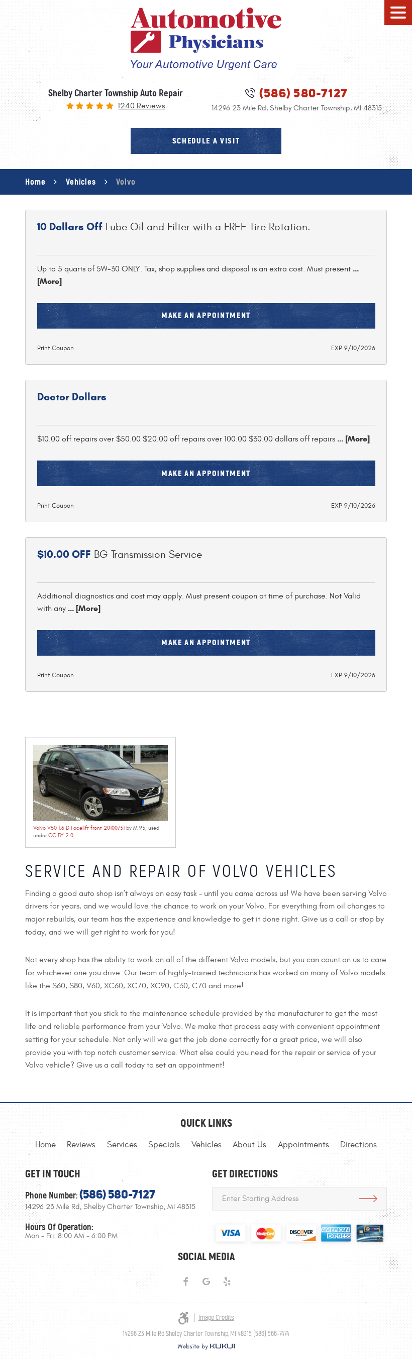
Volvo (125, 181)
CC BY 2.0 (60, 835)
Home (35, 181)
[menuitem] (45, 1145)
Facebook (185, 1282)
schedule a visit (206, 140)
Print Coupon (55, 348)
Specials (164, 1145)
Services (122, 1145)
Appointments (303, 1145)
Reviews (81, 1145)
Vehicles (81, 181)
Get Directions (368, 1199)
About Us (249, 1145)
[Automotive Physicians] (206, 39)
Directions (358, 1145)
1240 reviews (141, 106)
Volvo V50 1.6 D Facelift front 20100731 (79, 828)
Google (206, 1282)
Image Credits (216, 1317)
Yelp (227, 1282)
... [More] (352, 438)
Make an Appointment (206, 315)
